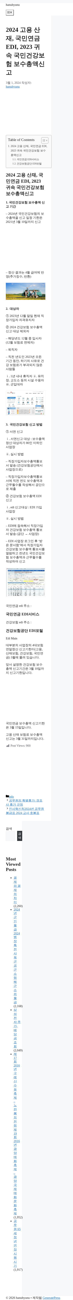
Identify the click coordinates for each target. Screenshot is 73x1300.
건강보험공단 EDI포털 (29, 163)
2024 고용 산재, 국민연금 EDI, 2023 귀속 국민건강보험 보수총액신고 (29, 150)
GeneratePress (51, 1297)
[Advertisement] (25, 111)
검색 (9, 828)
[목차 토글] (42, 140)
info (11, 796)
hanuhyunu (13, 4)
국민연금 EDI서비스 (28, 159)
